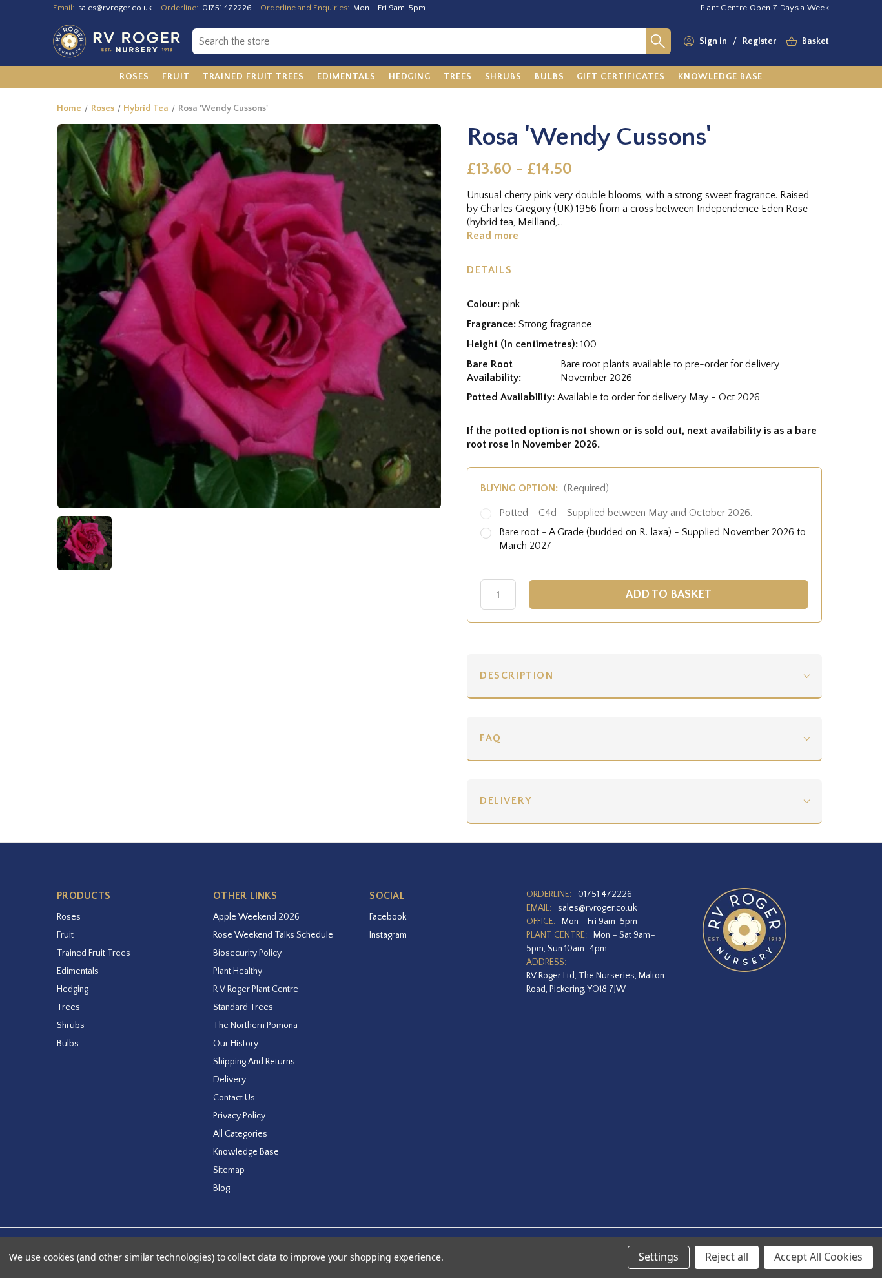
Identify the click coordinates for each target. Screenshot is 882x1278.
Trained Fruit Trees (93, 953)
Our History (235, 1043)
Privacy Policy (239, 1116)
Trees (68, 1007)
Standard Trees (243, 1007)
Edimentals (78, 971)
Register (759, 41)
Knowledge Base (246, 1152)
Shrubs (71, 1025)
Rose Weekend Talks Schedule (273, 935)
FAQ (491, 738)
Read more (492, 236)
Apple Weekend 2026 (256, 917)
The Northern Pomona (255, 1025)
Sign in (713, 41)
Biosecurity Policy (247, 953)
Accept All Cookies (818, 1257)
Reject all (726, 1257)
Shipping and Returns (254, 1061)
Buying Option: (544, 488)
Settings (659, 1257)
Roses (69, 917)
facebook (387, 917)
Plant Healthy (237, 971)
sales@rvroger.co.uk (115, 7)
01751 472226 (227, 7)
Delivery (506, 801)
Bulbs (68, 1043)
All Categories (240, 1134)
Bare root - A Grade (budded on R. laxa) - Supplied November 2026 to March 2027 (652, 538)
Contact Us (234, 1098)
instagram (388, 935)
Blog (221, 1188)
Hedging (72, 989)
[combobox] (419, 41)
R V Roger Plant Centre (255, 989)
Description (517, 675)
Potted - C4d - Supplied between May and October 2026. (625, 513)
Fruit (65, 935)
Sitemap (229, 1170)
